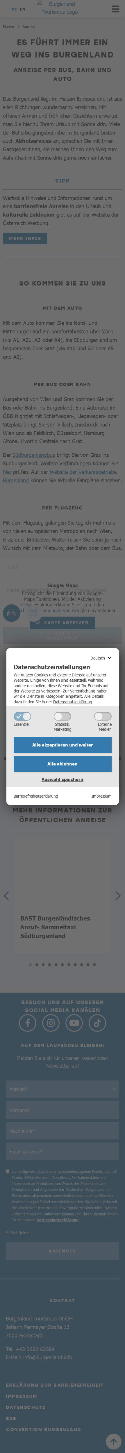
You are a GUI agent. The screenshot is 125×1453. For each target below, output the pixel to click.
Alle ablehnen (62, 763)
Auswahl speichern (62, 779)
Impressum (102, 795)
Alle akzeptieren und (62, 744)
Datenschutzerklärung (72, 701)
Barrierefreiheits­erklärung (36, 795)
